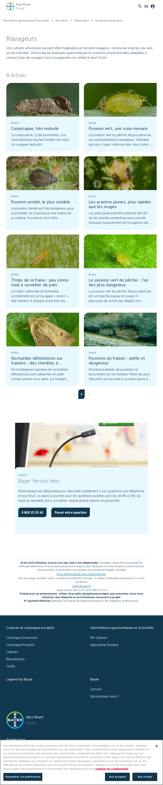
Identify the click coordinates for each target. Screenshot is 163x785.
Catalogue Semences (22, 638)
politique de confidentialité (111, 769)
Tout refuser (144, 776)
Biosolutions (15, 659)
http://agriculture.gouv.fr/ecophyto (81, 574)
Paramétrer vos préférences (22, 776)
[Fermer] (156, 746)
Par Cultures (98, 638)
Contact (96, 689)
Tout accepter (117, 776)
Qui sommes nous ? (104, 696)
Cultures (12, 652)
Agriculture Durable (104, 645)
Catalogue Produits (20, 645)
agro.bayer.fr (81, 586)
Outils (10, 666)
